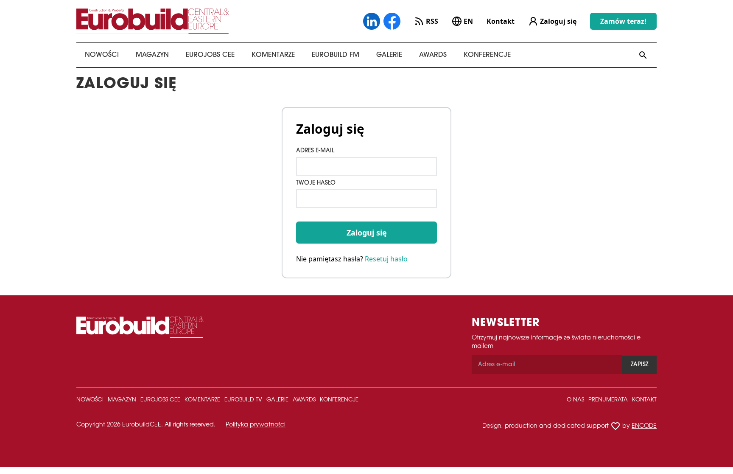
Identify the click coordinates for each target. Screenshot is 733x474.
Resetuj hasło (386, 259)
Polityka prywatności (255, 425)
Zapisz (639, 365)
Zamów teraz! (623, 21)
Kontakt (501, 21)
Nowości (102, 55)
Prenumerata (608, 400)
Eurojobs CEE (210, 55)
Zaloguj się (367, 232)
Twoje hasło (316, 183)
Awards (433, 55)
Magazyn (152, 55)
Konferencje (487, 55)
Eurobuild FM (335, 55)
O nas (575, 400)
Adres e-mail (315, 151)
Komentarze (273, 55)
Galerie (389, 55)
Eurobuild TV (243, 400)
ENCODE (644, 426)
